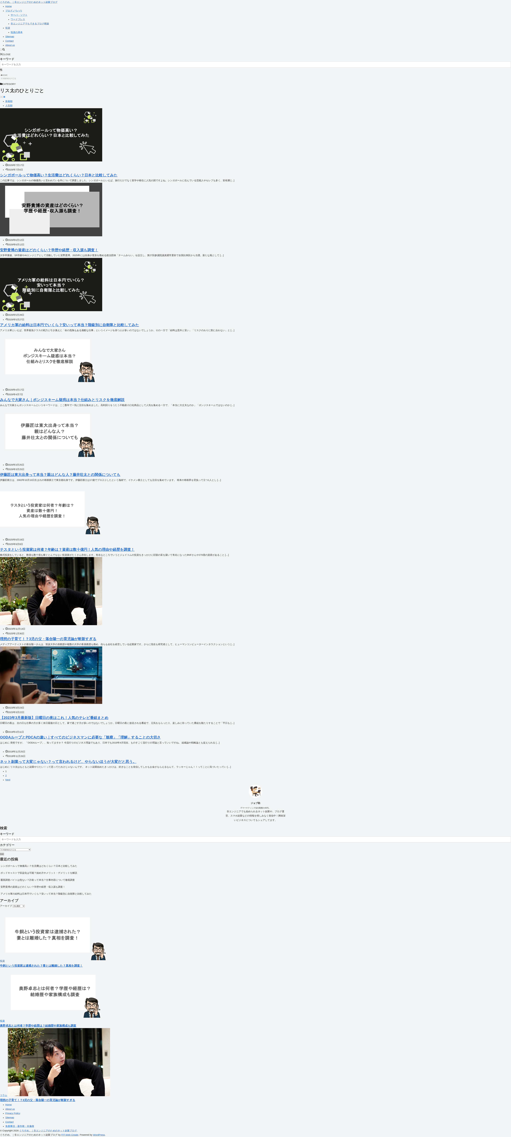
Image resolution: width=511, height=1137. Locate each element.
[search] (1, 70)
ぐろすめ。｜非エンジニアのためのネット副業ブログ (28, 2)
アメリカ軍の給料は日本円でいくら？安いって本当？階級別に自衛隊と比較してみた (69, 325)
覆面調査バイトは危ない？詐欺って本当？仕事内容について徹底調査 (38, 880)
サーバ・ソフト (19, 15)
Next (7, 779)
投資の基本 (17, 32)
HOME (5, 75)
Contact (9, 41)
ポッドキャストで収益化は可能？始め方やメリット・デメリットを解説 (39, 873)
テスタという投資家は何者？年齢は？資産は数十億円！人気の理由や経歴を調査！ (67, 549)
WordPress (99, 1135)
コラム (3, 1095)
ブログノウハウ (13, 10)
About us (10, 45)
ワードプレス (18, 19)
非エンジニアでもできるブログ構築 (30, 23)
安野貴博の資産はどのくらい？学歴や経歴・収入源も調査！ (49, 250)
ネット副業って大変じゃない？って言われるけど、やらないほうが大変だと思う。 (68, 762)
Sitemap (9, 36)
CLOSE (6, 54)
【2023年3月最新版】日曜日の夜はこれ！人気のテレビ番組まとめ (54, 718)
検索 (2, 854)
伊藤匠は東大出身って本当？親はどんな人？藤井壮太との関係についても (60, 475)
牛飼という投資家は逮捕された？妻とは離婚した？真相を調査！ (41, 965)
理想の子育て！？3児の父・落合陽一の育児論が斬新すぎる (48, 639)
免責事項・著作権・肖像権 (19, 1126)
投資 (7, 28)
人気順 (9, 105)
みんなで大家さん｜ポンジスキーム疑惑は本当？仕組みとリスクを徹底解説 (62, 400)
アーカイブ (6, 906)
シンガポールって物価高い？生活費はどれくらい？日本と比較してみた (59, 175)
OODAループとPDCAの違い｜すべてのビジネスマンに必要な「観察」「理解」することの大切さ (80, 737)
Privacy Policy (12, 1113)
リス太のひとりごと (8, 78)
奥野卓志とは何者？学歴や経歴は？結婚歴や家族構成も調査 (38, 1025)
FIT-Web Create (69, 1135)
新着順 (9, 101)
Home (8, 6)
